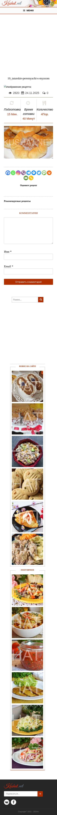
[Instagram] (18, 172)
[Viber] (23, 172)
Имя (8, 251)
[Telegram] (28, 172)
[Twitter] (39, 172)
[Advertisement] (28, 43)
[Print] (49, 172)
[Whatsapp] (13, 172)
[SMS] (44, 172)
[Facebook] (8, 172)
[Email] (26, 178)
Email (8, 266)
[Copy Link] (31, 178)
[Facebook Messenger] (33, 172)
